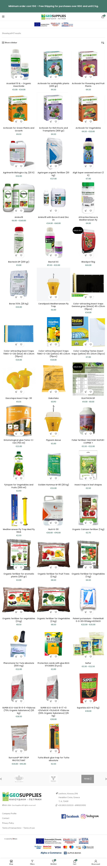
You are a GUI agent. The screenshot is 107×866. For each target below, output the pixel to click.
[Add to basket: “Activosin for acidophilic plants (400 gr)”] (51, 77)
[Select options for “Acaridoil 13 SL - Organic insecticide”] (16, 77)
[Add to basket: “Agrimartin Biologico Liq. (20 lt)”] (16, 166)
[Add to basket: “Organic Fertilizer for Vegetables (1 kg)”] (85, 567)
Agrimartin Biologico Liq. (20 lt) (18, 172)
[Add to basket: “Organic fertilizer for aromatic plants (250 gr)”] (16, 567)
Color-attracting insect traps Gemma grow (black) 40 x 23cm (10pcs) (88, 306)
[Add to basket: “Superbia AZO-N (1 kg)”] (85, 701)
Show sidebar (11, 43)
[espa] (53, 24)
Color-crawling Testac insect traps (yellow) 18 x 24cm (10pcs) (88, 352)
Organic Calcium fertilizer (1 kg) (88, 529)
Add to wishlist (21, 77)
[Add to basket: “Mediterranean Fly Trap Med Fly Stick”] (16, 522)
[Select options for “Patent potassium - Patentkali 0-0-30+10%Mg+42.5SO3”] (85, 612)
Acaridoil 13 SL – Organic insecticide (18, 85)
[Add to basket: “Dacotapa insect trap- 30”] (16, 391)
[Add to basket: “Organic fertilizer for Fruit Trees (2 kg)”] (51, 567)
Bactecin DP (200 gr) (18, 261)
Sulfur (88, 663)
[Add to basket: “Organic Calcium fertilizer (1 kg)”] (85, 522)
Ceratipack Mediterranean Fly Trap (53, 305)
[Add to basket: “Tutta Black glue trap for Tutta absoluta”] (51, 751)
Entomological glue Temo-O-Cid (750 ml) (19, 441)
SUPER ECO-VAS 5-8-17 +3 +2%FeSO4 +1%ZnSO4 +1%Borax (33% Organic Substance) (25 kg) (53, 711)
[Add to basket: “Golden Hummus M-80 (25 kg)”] (51, 478)
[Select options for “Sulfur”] (85, 656)
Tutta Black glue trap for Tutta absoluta (53, 759)
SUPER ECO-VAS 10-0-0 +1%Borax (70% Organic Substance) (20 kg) (18, 710)
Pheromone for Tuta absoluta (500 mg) (18, 664)
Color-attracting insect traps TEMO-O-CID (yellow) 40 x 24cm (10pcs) (53, 354)
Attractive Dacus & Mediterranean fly (88, 218)
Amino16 (19, 217)
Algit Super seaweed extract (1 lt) (88, 174)
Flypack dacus (53, 440)
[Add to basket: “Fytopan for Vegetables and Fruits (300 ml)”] (16, 478)
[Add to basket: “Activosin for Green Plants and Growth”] (16, 121)
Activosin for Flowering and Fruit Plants (88, 85)
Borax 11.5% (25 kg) (18, 303)
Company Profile (9, 813)
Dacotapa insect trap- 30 (19, 398)
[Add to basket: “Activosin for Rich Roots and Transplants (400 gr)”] (51, 121)
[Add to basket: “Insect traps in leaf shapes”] (85, 478)
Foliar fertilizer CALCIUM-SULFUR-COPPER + (88, 441)
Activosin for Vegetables (88, 128)
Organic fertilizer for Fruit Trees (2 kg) (53, 575)
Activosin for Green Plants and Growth (18, 129)
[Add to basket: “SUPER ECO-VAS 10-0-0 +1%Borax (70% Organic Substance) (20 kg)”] (16, 701)
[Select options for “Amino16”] (16, 210)
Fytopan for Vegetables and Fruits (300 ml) (18, 486)
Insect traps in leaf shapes (88, 484)
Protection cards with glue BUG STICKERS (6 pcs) (53, 664)
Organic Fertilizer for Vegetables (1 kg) (88, 575)
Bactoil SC (53, 261)
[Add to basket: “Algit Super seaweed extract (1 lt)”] (85, 166)
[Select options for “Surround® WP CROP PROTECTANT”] (16, 751)
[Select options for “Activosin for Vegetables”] (85, 121)
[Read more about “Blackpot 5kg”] (85, 255)
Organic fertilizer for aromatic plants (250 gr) (18, 575)
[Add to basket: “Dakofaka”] (51, 391)
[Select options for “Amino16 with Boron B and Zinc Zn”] (51, 210)
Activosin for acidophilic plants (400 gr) (53, 85)
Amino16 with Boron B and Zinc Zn (53, 218)
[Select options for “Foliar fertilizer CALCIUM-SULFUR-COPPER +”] (85, 433)
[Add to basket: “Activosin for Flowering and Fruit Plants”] (85, 77)
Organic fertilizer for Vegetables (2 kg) (53, 620)
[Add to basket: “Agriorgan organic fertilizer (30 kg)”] (51, 166)
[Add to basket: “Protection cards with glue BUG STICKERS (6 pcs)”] (51, 656)
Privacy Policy (8, 823)
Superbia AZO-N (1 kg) (88, 707)
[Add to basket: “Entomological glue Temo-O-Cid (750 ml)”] (16, 433)
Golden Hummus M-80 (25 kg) (53, 484)
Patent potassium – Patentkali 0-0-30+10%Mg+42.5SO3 (88, 620)
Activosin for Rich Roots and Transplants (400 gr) (53, 129)
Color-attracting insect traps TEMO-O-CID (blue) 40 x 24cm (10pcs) (18, 354)
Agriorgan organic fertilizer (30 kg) (53, 174)
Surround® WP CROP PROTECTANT (19, 759)
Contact (5, 818)
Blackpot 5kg (88, 261)
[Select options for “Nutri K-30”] (51, 522)
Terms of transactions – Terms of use (18, 828)
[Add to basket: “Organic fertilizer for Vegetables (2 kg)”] (51, 612)
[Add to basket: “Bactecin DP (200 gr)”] (16, 255)
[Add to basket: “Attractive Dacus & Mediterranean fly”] (85, 210)
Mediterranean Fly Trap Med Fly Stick (19, 530)
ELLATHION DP (88, 398)
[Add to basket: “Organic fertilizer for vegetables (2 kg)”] (16, 612)
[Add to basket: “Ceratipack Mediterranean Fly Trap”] (51, 297)
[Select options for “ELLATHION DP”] (85, 391)
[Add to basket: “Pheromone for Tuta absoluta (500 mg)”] (16, 656)
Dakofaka (53, 398)
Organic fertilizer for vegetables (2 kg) (18, 620)
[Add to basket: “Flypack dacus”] (51, 433)
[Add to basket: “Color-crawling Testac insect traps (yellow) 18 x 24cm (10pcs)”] (85, 344)
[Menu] (3, 16)
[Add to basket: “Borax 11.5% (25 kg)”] (16, 297)
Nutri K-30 (53, 529)
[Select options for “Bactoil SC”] (51, 255)
